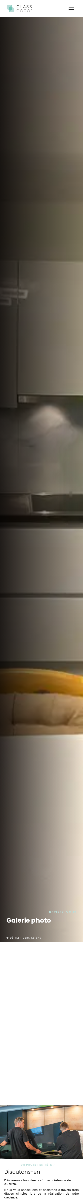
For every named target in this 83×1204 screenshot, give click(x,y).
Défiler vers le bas (25, 937)
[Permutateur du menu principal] (71, 9)
